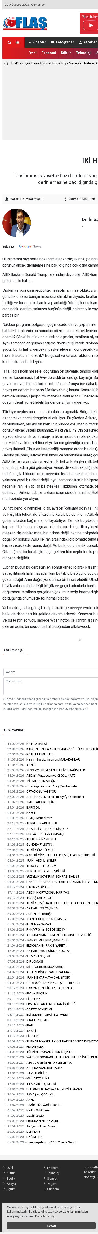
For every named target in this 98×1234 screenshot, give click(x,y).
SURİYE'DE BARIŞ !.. (30, 914)
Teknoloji (83, 53)
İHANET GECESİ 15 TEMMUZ (37, 919)
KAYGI (21, 813)
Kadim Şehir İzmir (28, 1110)
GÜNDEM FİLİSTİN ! (30, 844)
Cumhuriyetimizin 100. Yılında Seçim (42, 1142)
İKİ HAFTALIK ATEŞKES (33, 781)
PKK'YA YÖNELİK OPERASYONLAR (40, 988)
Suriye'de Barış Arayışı (32, 1126)
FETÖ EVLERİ (25, 1046)
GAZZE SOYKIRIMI (29, 1009)
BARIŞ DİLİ (24, 807)
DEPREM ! (23, 1131)
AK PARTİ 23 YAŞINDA (32, 908)
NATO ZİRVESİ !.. (28, 744)
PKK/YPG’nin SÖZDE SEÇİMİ (36, 929)
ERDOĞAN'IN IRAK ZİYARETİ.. (37, 945)
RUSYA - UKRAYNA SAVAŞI (35, 834)
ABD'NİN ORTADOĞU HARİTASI (38, 892)
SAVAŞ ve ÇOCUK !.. (30, 1094)
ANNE (20, 765)
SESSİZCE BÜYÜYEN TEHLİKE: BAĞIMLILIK (46, 770)
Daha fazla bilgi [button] (45, 1216)
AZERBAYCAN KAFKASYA (35, 1068)
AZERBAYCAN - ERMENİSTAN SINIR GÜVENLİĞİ (49, 935)
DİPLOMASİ (25, 961)
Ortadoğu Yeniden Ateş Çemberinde (42, 786)
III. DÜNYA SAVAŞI (29, 924)
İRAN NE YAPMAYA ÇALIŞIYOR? (39, 977)
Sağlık (11, 1178)
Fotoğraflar (65, 42)
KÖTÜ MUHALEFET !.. (31, 754)
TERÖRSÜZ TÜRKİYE (31, 850)
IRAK (20, 1025)
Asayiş (11, 1184)
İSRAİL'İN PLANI (28, 1020)
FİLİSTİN (23, 1036)
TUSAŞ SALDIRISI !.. (30, 898)
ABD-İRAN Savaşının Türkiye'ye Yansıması (45, 797)
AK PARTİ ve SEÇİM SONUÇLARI (39, 951)
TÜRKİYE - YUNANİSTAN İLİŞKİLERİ (41, 1052)
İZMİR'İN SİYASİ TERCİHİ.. (35, 1105)
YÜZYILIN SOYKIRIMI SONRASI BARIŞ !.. (43, 876)
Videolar (39, 42)
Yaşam (52, 1184)
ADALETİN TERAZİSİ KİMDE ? (37, 829)
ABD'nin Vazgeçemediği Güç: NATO (41, 775)
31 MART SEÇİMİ (28, 956)
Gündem (53, 1189)
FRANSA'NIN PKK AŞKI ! (33, 1121)
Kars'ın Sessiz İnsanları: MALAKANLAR (43, 759)
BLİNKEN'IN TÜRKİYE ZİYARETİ (38, 1014)
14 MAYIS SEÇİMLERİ (31, 1084)
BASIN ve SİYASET (29, 887)
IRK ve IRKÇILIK (27, 993)
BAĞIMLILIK (25, 1137)
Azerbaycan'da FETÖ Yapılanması (40, 1062)
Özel (32, 53)
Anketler (89, 1172)
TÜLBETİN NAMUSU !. (32, 839)
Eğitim (11, 1189)
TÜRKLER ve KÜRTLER (32, 823)
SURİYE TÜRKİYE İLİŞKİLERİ (36, 871)
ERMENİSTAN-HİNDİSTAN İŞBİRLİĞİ (41, 1004)
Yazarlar (90, 42)
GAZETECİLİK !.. (28, 1073)
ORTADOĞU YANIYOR (31, 791)
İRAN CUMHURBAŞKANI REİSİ (37, 940)
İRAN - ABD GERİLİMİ (31, 802)
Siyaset (52, 1178)
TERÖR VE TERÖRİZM (31, 866)
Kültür (66, 53)
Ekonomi (48, 53)
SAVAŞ (21, 1030)
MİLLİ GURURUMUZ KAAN (35, 967)
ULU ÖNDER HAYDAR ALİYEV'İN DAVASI (45, 1089)
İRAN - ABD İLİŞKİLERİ (32, 860)
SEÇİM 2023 (25, 1115)
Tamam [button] (51, 1225)
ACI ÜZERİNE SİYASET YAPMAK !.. (40, 972)
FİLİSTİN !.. (24, 999)
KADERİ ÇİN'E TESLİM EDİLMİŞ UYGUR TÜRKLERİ (51, 855)
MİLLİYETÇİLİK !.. (28, 1078)
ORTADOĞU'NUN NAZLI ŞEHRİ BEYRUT (44, 983)
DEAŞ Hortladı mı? (29, 818)
